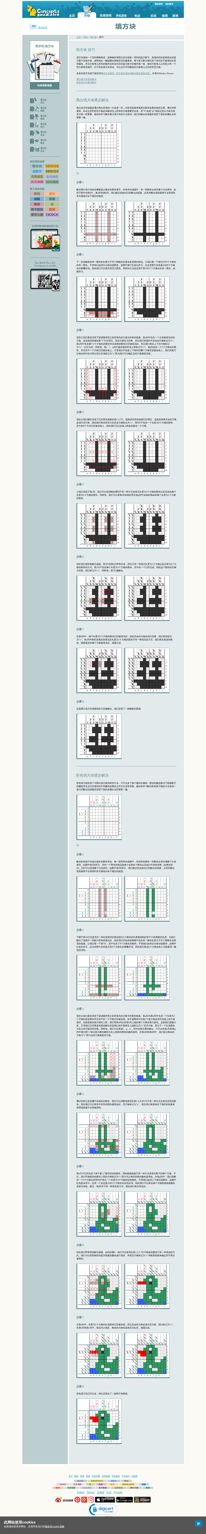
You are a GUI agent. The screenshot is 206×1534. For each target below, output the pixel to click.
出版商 (134, 1476)
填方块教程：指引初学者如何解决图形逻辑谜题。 (127, 73)
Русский (118, 1492)
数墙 (58, 1488)
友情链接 (106, 1476)
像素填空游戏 (97, 1481)
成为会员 (42, 27)
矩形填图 (71, 1488)
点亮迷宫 (118, 1488)
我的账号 (169, 4)
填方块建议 (43, 141)
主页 (78, 37)
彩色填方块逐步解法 (86, 82)
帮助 (88, 1476)
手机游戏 (116, 1476)
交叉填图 (77, 1484)
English (80, 1492)
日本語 (100, 1492)
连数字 (114, 1481)
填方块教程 (43, 117)
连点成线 (87, 1488)
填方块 (93, 37)
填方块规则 (43, 109)
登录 (34, 26)
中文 (109, 1492)
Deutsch (91, 1492)
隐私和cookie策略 (54, 1526)
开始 (85, 37)
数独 (126, 1481)
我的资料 (159, 4)
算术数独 (103, 1488)
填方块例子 (43, 101)
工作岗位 (126, 1476)
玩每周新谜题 (44, 85)
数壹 (148, 1488)
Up (77, 173)
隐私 (76, 1476)
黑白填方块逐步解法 (86, 79)
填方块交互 (43, 133)
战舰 (144, 1484)
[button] (103, 1510)
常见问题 (96, 1476)
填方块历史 (43, 149)
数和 (112, 1484)
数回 (101, 1484)
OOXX (63, 1484)
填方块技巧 (43, 125)
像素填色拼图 (128, 1484)
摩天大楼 (134, 1488)
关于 (71, 1476)
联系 (82, 1476)
